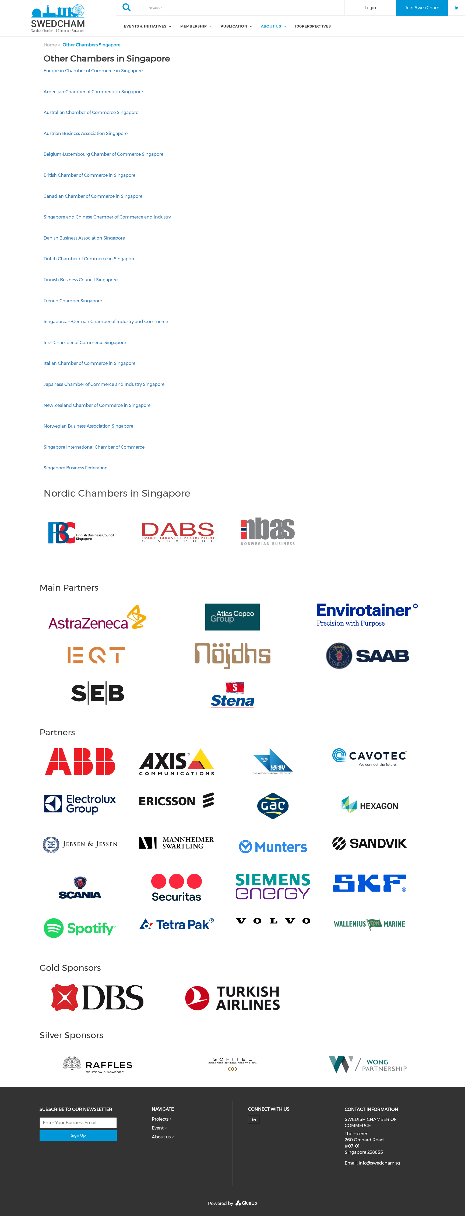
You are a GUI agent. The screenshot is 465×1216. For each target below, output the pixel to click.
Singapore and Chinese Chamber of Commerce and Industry (107, 217)
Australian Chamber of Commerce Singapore (91, 112)
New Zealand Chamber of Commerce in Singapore (97, 405)
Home (50, 44)
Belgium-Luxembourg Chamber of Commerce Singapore (103, 154)
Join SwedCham (422, 7)
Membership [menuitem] (193, 26)
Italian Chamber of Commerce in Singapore (89, 363)
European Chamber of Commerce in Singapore (93, 70)
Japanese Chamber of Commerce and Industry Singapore (104, 384)
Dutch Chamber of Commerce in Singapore (89, 258)
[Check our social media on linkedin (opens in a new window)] (254, 1119)
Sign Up (78, 1135)
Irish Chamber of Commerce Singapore (85, 342)
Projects (160, 1119)
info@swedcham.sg (379, 1163)
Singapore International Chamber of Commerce (95, 447)
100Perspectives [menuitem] (313, 26)
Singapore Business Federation (76, 467)
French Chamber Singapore (73, 300)
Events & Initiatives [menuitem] (145, 26)
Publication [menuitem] (234, 26)
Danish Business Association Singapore (84, 238)
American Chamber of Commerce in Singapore (93, 91)
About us (161, 1136)
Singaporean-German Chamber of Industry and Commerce (106, 321)
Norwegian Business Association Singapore (88, 426)
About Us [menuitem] (271, 26)
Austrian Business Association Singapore (86, 133)
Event (158, 1128)
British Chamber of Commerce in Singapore (89, 175)
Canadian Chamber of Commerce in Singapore (93, 196)
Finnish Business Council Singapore (81, 279)
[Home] (58, 18)
